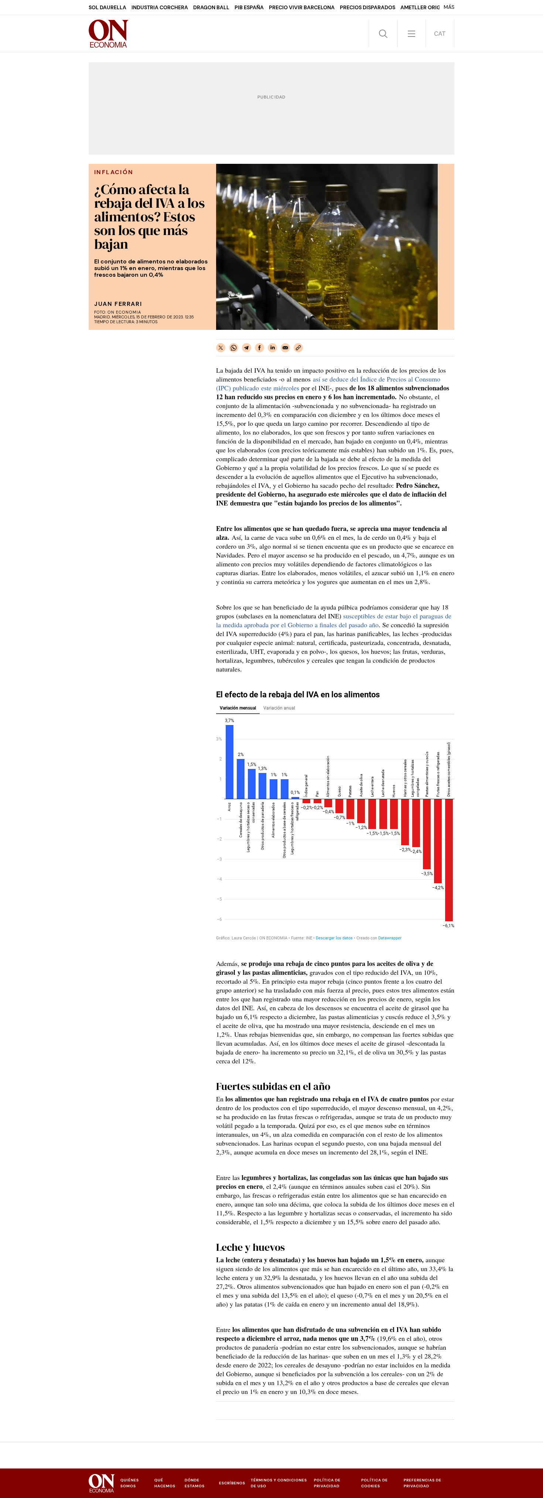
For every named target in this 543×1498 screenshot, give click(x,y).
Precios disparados (367, 7)
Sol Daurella (107, 7)
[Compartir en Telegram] (246, 347)
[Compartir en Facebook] (259, 347)
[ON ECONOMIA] (109, 34)
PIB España (249, 7)
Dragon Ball (211, 7)
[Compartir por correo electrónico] (285, 347)
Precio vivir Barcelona (302, 7)
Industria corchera (160, 7)
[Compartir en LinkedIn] (272, 347)
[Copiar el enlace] (298, 347)
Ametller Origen (423, 7)
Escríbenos (232, 1483)
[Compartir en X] (220, 347)
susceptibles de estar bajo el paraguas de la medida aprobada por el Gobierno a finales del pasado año (333, 620)
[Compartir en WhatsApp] (233, 347)
